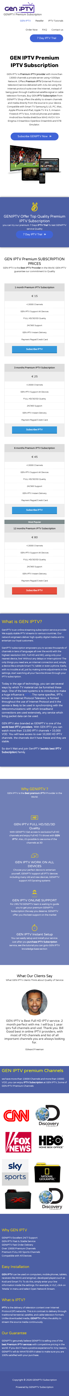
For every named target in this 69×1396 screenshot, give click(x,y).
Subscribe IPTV (34, 349)
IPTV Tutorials (55, 20)
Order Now (32, 29)
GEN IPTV (25, 20)
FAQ (44, 29)
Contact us (57, 29)
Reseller (39, 20)
